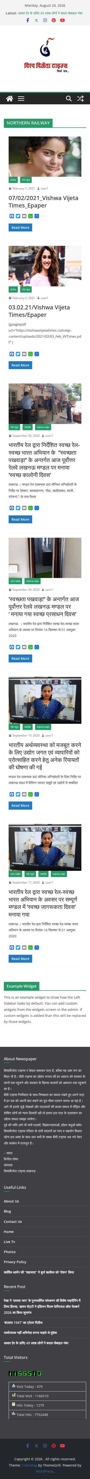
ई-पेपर (13, 180)
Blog (7, 1211)
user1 (44, 188)
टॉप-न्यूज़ (26, 180)
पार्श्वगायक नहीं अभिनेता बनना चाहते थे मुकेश (30, 1332)
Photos (10, 1251)
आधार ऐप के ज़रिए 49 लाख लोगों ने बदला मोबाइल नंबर (50, 13)
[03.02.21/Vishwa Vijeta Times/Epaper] (45, 266)
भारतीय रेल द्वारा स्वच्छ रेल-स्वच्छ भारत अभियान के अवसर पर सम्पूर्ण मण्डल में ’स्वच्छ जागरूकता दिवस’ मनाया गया (43, 903)
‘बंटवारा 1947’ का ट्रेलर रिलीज (23, 1322)
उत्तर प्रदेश (15, 581)
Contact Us (13, 1221)
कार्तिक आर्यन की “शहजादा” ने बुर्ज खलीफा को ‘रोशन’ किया (39, 1272)
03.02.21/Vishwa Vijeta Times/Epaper (39, 310)
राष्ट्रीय (27, 427)
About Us (11, 1201)
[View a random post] (80, 98)
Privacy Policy (15, 1262)
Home (9, 1231)
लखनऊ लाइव (43, 427)
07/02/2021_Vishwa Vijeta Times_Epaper (43, 201)
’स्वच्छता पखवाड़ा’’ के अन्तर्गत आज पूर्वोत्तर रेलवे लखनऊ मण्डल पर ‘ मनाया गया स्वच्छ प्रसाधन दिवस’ (44, 606)
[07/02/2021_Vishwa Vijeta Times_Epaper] (45, 156)
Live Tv (9, 1241)
